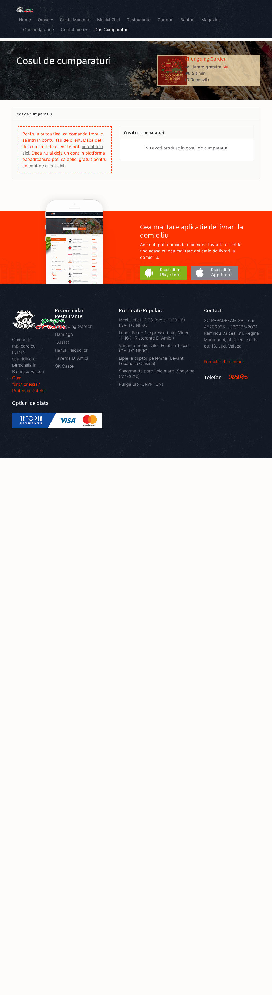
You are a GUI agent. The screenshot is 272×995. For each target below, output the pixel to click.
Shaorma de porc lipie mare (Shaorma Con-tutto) (156, 373)
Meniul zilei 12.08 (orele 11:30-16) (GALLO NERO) (152, 322)
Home (25, 19)
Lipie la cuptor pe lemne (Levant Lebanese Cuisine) (151, 360)
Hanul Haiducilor (71, 350)
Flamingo (64, 334)
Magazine (211, 19)
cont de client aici (46, 165)
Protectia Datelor (29, 390)
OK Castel (65, 366)
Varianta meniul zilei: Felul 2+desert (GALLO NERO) (154, 348)
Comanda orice (38, 29)
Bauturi (187, 19)
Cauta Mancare (75, 19)
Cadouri (165, 19)
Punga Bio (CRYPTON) (141, 384)
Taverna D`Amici (71, 358)
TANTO (62, 342)
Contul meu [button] (72, 29)
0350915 (238, 377)
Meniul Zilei (108, 19)
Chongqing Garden (206, 58)
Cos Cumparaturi (111, 29)
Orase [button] (43, 19)
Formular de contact (224, 361)
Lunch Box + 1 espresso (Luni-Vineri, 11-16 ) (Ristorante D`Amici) (155, 335)
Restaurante (139, 19)
